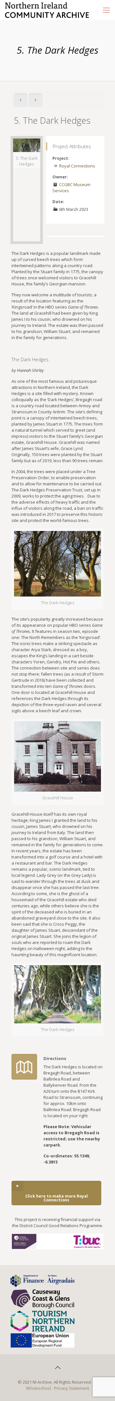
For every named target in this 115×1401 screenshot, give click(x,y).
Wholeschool (38, 1388)
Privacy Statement (71, 1388)
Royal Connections (77, 166)
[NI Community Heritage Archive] (47, 10)
